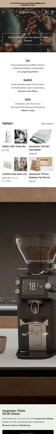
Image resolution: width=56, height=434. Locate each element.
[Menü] (3, 12)
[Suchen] (10, 12)
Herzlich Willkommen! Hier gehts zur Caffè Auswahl (28, 39)
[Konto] (46, 12)
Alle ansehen (47, 123)
